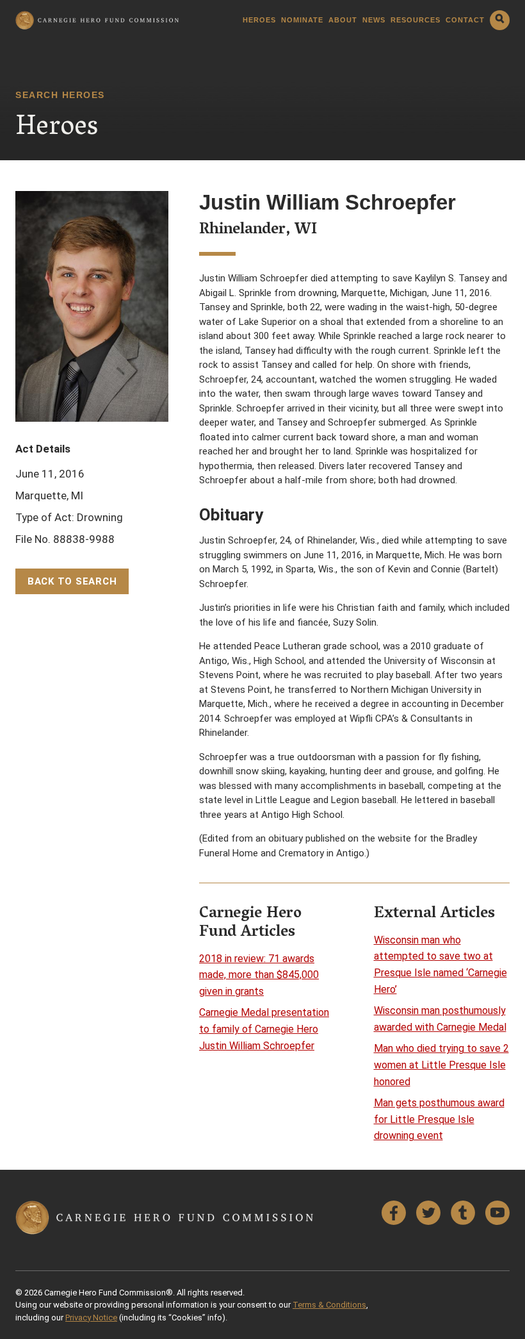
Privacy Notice (91, 1317)
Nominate (302, 20)
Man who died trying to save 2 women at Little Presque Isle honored (441, 1064)
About (342, 20)
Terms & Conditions (329, 1305)
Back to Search (72, 581)
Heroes (259, 20)
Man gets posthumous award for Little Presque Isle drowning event (439, 1119)
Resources (415, 20)
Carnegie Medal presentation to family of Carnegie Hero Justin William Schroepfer (264, 1028)
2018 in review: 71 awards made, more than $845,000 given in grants (259, 974)
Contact (465, 20)
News (373, 20)
